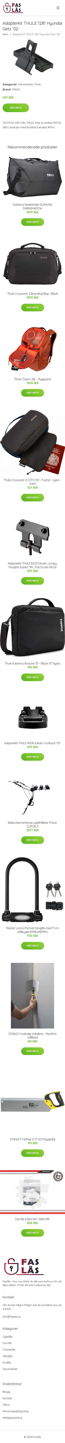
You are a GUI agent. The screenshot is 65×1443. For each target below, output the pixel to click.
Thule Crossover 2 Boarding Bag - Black (32, 293)
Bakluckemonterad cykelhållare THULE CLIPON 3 (32, 824)
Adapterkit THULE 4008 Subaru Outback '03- (32, 743)
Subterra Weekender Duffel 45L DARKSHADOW (33, 206)
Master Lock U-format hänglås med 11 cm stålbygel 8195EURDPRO (32, 930)
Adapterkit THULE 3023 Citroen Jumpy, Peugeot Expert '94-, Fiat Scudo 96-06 (32, 565)
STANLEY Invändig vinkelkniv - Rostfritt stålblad (32, 1035)
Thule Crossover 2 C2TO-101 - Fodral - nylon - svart (32, 481)
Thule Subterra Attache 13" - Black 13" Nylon (32, 663)
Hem (5, 34)
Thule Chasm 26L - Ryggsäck (32, 379)
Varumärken (25, 84)
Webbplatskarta (12, 1417)
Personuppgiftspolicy (15, 1411)
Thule (37, 84)
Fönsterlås (9, 1349)
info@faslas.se (12, 1316)
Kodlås (7, 1362)
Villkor (6, 1404)
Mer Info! (16, 107)
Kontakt (7, 1398)
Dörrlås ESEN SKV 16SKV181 (32, 1219)
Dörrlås (7, 1343)
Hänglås (7, 1356)
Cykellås (8, 1336)
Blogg (6, 1391)
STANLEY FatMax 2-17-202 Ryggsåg (32, 1139)
